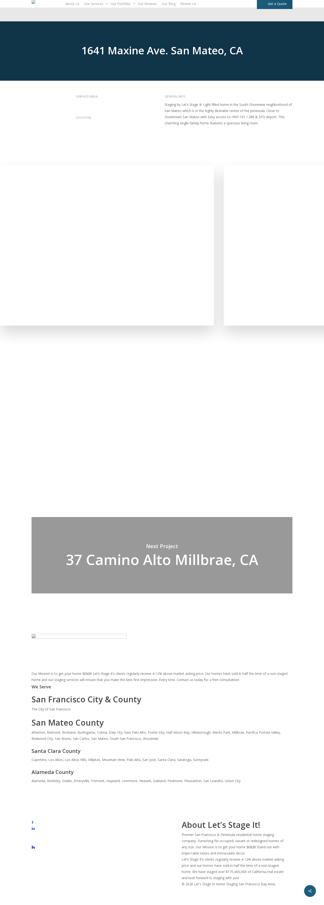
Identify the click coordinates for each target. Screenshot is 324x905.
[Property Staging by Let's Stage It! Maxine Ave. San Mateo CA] (107, 245)
